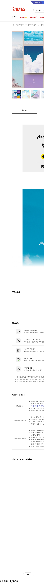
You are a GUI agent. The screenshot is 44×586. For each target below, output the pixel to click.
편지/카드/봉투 (32, 25)
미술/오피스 (19, 25)
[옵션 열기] (27, 574)
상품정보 (24, 110)
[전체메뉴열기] (14, 17)
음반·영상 (33, 17)
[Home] (13, 25)
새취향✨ (23, 17)
